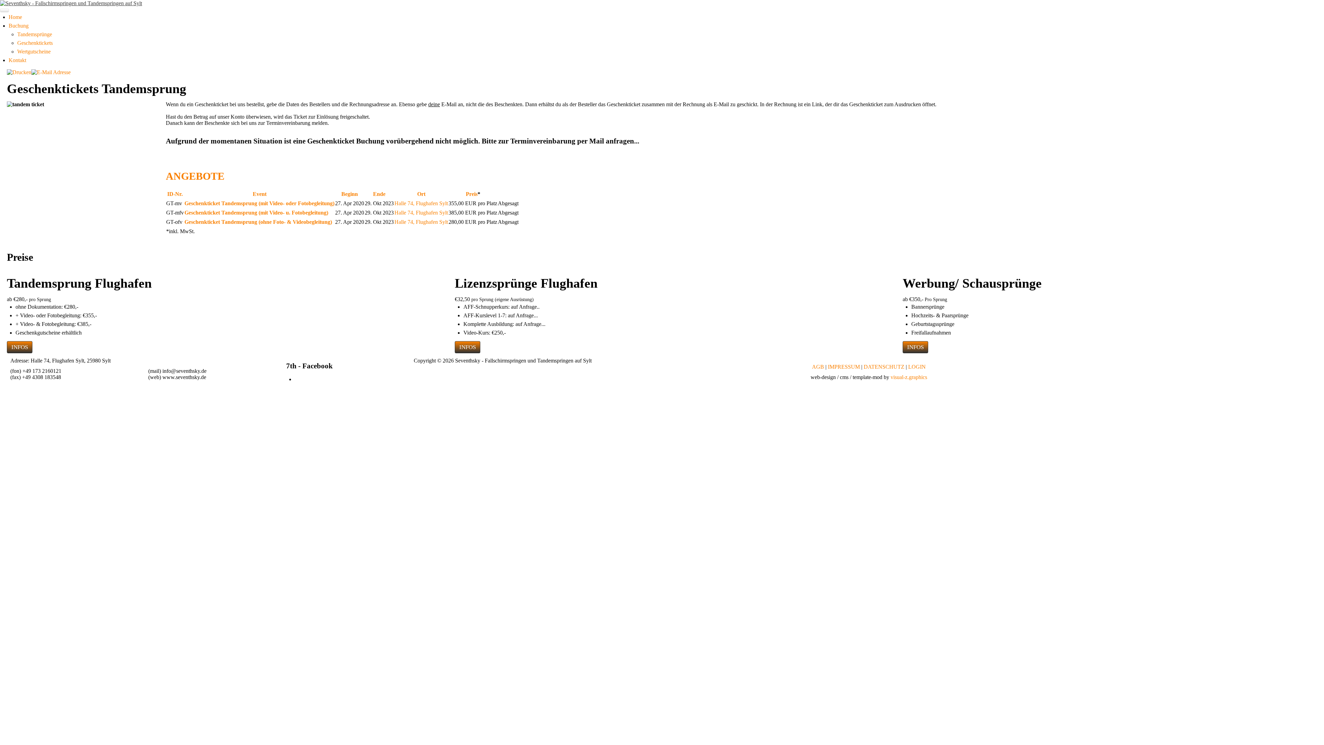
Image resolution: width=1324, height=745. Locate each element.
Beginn (349, 194)
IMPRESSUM (844, 367)
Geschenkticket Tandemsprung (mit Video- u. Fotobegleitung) (256, 213)
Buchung (19, 26)
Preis (472, 194)
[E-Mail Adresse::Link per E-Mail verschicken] (51, 72)
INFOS (19, 347)
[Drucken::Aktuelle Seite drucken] (19, 72)
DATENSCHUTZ (884, 367)
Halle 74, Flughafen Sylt (421, 203)
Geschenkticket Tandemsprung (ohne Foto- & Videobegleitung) (258, 222)
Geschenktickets (35, 43)
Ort (421, 194)
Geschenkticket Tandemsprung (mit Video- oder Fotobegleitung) (259, 203)
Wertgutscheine (34, 51)
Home (15, 17)
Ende (379, 194)
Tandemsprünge (34, 34)
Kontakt (17, 60)
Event (260, 194)
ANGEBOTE (195, 176)
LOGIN (917, 367)
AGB (818, 367)
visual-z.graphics (909, 377)
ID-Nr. (175, 194)
